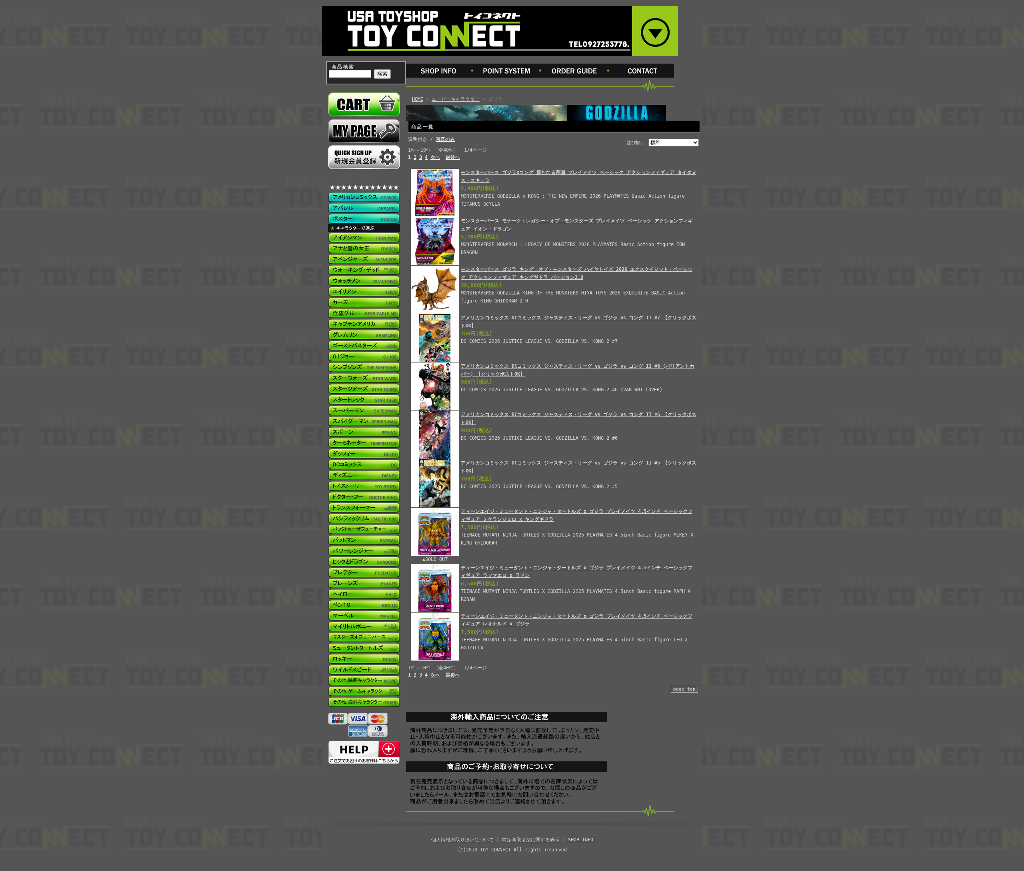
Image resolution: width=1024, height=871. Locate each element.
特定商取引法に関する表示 (531, 840)
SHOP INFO (580, 840)
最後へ (453, 157)
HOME (417, 99)
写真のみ (445, 139)
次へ (435, 157)
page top (684, 689)
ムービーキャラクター (456, 99)
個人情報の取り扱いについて (462, 840)
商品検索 (343, 67)
